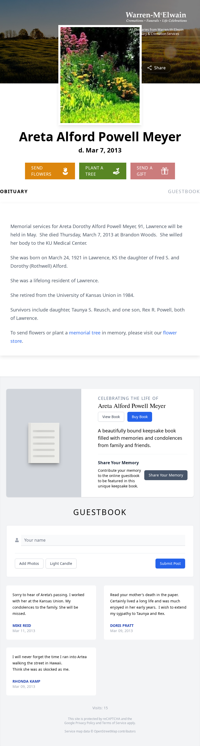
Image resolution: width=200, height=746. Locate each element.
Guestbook (184, 191)
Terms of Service (114, 723)
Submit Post (170, 563)
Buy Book (140, 416)
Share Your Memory (166, 475)
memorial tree (85, 332)
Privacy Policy (85, 723)
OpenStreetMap (105, 731)
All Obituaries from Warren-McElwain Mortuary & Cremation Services (156, 32)
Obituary (14, 191)
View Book (111, 416)
